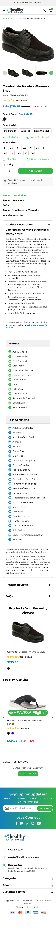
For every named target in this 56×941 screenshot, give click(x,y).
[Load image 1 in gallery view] (13, 73)
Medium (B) (10, 131)
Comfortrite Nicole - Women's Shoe (28, 18)
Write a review (28, 773)
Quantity (8, 164)
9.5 (19, 153)
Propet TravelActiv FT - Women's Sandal (24, 722)
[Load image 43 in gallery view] (27, 73)
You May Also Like (13, 215)
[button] (4, 10)
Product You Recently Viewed (20, 210)
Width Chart (13, 137)
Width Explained (40, 137)
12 (47, 153)
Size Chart (12, 159)
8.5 (5, 153)
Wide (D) (25, 131)
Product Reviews (12, 200)
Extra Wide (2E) (42, 131)
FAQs (6, 205)
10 (26, 153)
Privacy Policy (33, 907)
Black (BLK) (8, 733)
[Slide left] (5, 73)
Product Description (14, 195)
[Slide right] (51, 73)
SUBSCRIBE (45, 808)
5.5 (11, 148)
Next (53, 718)
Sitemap (20, 907)
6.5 (24, 148)
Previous (3, 718)
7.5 (37, 148)
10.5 (33, 153)
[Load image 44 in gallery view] (41, 73)
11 (40, 153)
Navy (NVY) (12, 733)
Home (6, 18)
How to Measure (40, 159)
